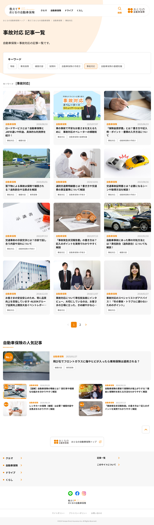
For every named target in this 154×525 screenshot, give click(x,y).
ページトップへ (145, 429)
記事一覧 (101, 457)
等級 (12, 66)
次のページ (86, 325)
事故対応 (91, 66)
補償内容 (39, 66)
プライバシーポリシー (78, 513)
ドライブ (69, 10)
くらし (80, 10)
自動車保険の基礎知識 (111, 66)
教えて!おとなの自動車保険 (39, 20)
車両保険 (24, 66)
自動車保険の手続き (71, 66)
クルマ (44, 10)
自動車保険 (56, 10)
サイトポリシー (58, 513)
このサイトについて (106, 464)
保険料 (52, 66)
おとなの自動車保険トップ (14, 20)
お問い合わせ (96, 513)
